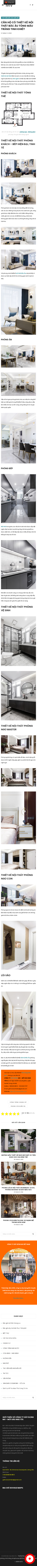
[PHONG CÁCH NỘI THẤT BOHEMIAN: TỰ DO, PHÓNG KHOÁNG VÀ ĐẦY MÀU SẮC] (18, 1173)
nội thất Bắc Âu (21, 273)
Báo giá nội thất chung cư (11, 1323)
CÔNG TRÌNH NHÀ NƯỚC (11, 1348)
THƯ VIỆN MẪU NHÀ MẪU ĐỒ (10, 18)
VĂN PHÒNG (7, 1378)
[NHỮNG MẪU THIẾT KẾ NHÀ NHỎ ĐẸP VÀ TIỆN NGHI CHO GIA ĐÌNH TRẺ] (18, 1140)
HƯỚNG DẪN (7, 1358)
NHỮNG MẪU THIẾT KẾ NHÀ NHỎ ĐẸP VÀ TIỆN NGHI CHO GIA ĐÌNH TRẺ (18, 1156)
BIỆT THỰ (6, 1333)
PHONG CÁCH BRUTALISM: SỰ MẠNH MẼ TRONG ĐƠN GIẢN (18, 1221)
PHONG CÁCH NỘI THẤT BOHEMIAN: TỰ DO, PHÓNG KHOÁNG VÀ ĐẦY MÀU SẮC (18, 1189)
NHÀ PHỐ (6, 1363)
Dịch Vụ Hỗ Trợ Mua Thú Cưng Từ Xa (15, 1388)
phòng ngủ (23, 132)
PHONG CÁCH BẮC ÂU (18, 1106)
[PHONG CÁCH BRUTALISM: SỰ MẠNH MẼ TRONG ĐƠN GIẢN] (18, 1206)
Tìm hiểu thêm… (18, 1298)
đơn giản (16, 79)
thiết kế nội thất (6, 76)
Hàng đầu (19, 1562)
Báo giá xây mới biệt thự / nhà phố (14, 1328)
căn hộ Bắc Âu (25, 1058)
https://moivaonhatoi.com (18, 1091)
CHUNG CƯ (6, 1343)
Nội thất (4, 527)
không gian (31, 132)
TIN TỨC (6, 1373)
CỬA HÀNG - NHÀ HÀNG (10, 1353)
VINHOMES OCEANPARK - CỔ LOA (14, 1383)
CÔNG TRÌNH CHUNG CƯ (18, 1102)
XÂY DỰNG (14, 1078)
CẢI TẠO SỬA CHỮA (9, 1338)
